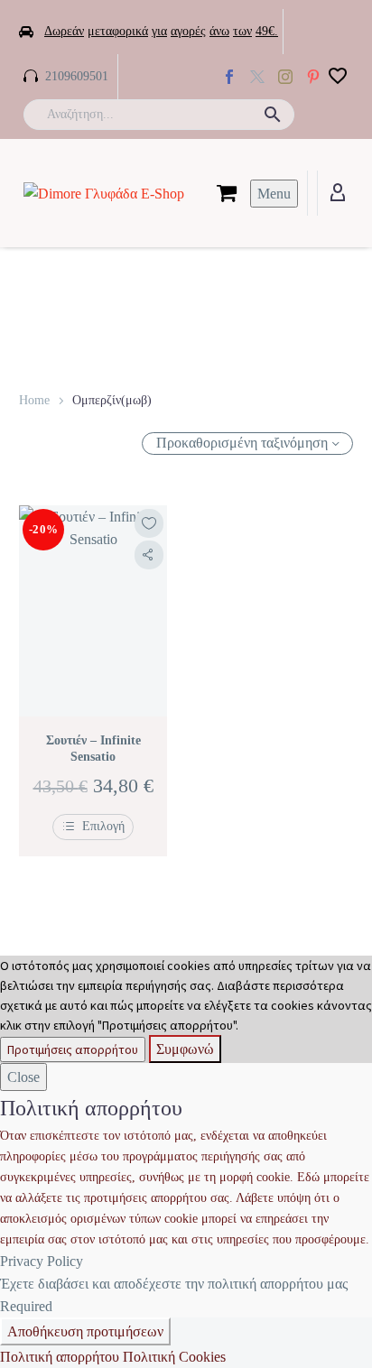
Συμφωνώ (185, 1049)
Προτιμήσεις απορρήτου (72, 1049)
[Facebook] (229, 76)
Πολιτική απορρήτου (59, 1356)
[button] (273, 114)
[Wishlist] (338, 77)
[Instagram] (285, 76)
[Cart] (227, 193)
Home (34, 400)
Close (23, 1077)
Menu (274, 193)
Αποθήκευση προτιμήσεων (85, 1331)
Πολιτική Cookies (174, 1356)
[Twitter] (257, 76)
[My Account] (338, 193)
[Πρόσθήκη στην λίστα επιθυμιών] (149, 523)
